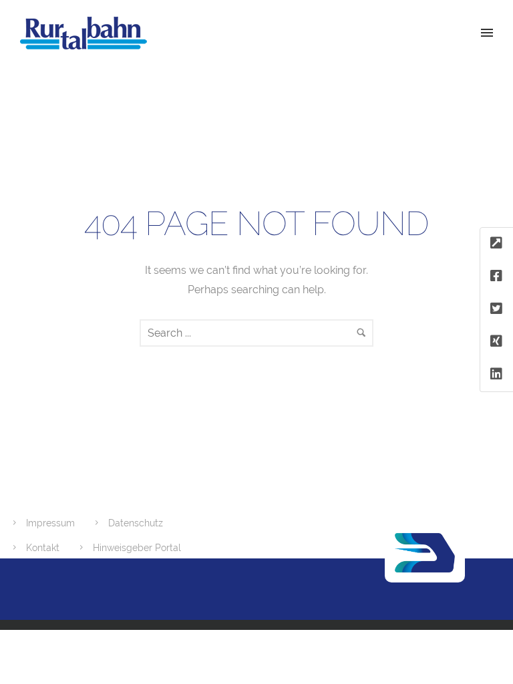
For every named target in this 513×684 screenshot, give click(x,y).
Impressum (50, 523)
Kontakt (42, 547)
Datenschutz (135, 523)
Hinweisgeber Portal (137, 547)
